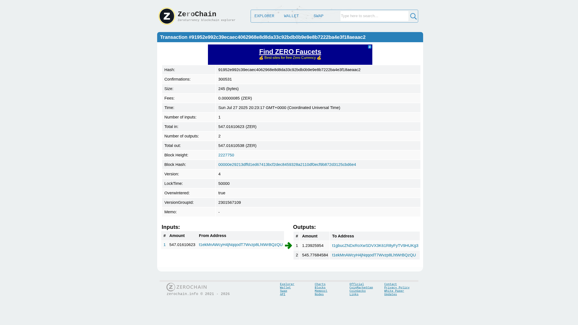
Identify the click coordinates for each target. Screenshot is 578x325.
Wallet (285, 287)
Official (357, 284)
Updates (390, 294)
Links (354, 294)
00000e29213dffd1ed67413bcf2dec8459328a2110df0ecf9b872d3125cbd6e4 (287, 164)
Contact (390, 284)
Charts (320, 284)
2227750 (226, 155)
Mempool (321, 291)
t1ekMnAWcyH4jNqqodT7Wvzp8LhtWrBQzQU (241, 244)
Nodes (319, 294)
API (282, 294)
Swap (283, 291)
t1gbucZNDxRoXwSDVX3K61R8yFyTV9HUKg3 (375, 245)
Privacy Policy (397, 287)
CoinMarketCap (361, 287)
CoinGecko (358, 291)
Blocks (320, 287)
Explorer (287, 284)
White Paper (394, 291)
